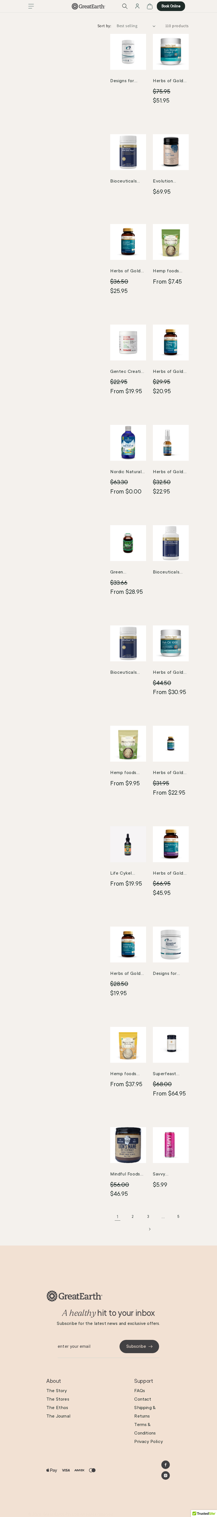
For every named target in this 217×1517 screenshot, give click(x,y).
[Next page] (149, 1229)
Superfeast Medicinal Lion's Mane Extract (170, 1074)
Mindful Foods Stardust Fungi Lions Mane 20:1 (127, 1175)
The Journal (58, 1416)
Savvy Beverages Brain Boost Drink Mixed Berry (170, 1175)
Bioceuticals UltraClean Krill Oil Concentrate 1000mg (170, 573)
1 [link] (118, 1216)
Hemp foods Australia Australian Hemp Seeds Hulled (127, 773)
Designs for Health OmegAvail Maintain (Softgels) (165, 974)
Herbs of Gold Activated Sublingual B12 (125, 271)
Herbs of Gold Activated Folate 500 (125, 974)
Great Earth (53, 1514)
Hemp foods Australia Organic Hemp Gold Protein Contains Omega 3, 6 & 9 (127, 1074)
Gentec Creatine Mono (128, 372)
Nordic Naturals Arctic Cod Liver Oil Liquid (127, 472)
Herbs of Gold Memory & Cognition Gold (169, 874)
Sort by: (104, 25)
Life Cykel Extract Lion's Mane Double (125, 874)
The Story (56, 1390)
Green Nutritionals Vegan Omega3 (126, 573)
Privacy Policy (148, 1441)
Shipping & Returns (144, 1412)
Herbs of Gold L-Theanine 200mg (168, 372)
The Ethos (57, 1407)
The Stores (57, 1399)
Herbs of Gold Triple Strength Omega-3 (169, 81)
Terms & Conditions (145, 1429)
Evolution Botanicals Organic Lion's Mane (168, 182)
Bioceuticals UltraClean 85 (125, 673)
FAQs (139, 1390)
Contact (142, 1399)
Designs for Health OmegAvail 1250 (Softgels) (127, 81)
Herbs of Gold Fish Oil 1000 (168, 673)
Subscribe (136, 1346)
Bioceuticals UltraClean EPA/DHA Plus (125, 182)
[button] (31, 6)
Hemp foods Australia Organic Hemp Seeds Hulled (168, 271)
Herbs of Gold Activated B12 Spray (168, 472)
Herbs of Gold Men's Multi (168, 773)
